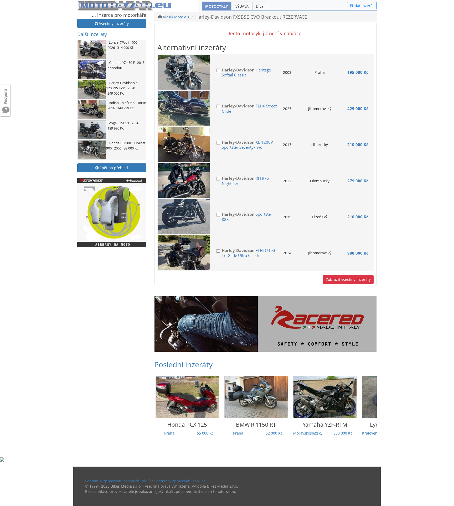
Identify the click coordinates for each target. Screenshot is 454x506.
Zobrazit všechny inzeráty (348, 279)
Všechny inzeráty (113, 23)
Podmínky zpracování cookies (179, 480)
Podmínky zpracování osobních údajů (118, 480)
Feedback (6, 94)
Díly (260, 6)
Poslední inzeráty (183, 364)
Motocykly (216, 6)
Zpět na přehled (113, 167)
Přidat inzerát (362, 5)
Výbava (242, 6)
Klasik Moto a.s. (176, 16)
